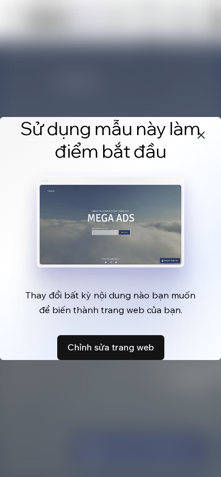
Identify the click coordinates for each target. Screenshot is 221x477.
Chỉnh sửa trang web (110, 347)
